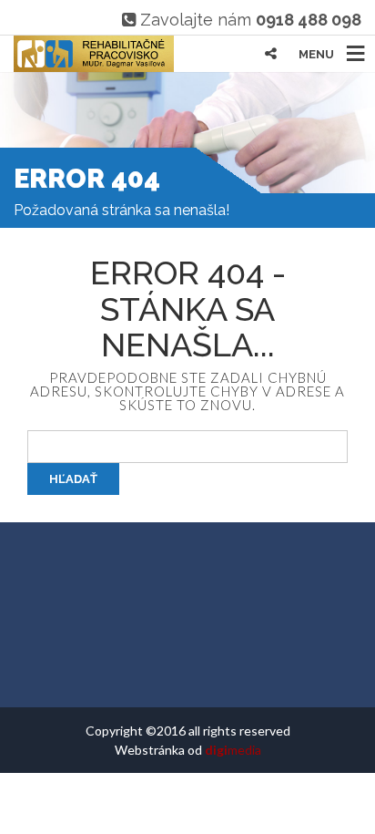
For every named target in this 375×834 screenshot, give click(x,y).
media (233, 749)
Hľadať (73, 479)
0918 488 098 (308, 19)
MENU (316, 54)
